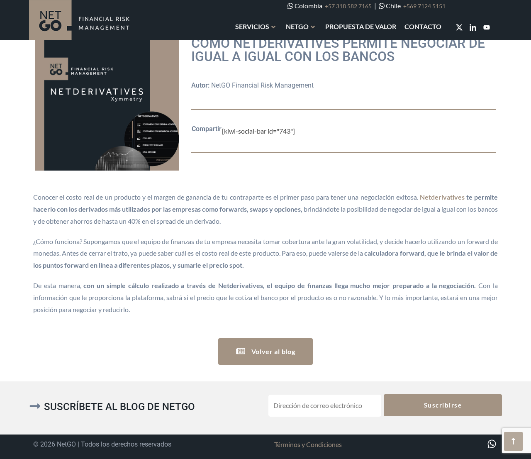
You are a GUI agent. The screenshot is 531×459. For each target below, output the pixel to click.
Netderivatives (442, 197)
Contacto (422, 26)
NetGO (297, 26)
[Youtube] (486, 27)
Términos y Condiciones (308, 444)
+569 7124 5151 (424, 6)
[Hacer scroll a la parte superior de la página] (513, 441)
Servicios (252, 26)
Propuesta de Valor (360, 26)
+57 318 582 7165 (348, 6)
